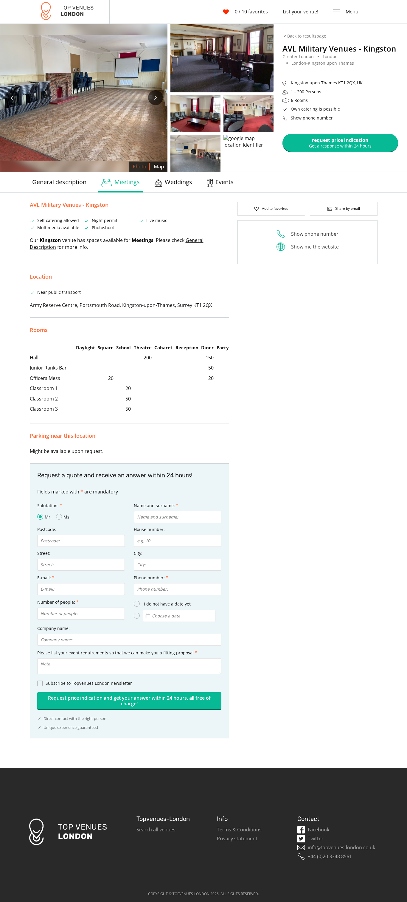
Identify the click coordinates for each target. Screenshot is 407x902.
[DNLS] (67, 11)
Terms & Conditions (239, 829)
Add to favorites (275, 208)
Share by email (347, 208)
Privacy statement (237, 838)
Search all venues (155, 829)
